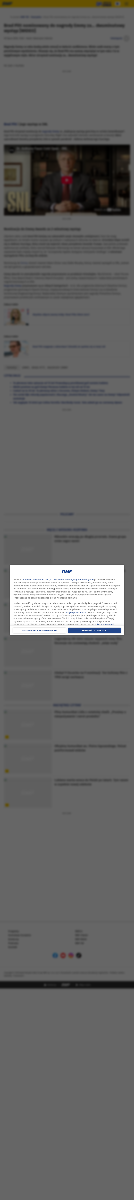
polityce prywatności (75, 612)
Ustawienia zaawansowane (39, 630)
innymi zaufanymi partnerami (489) (76, 579)
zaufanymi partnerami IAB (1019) (38, 579)
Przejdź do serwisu (94, 630)
